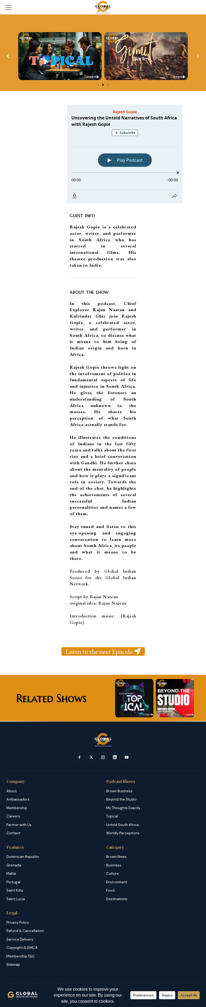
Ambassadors (18, 799)
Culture (112, 873)
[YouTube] (126, 757)
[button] (8, 56)
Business (113, 865)
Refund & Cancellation (25, 931)
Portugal (13, 882)
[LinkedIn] (114, 757)
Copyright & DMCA (22, 947)
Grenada (13, 865)
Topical (112, 816)
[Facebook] (79, 757)
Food (110, 890)
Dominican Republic (22, 856)
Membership (16, 808)
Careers (13, 816)
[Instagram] (103, 757)
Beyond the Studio (121, 799)
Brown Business (119, 791)
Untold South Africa (122, 825)
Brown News (116, 856)
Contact (13, 833)
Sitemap (13, 964)
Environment (116, 882)
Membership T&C (20, 956)
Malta (11, 873)
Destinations (116, 899)
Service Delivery (19, 939)
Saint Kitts (14, 890)
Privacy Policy (17, 922)
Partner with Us (19, 825)
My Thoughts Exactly (123, 808)
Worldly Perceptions (122, 833)
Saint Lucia (15, 899)
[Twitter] (91, 757)
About (11, 791)
